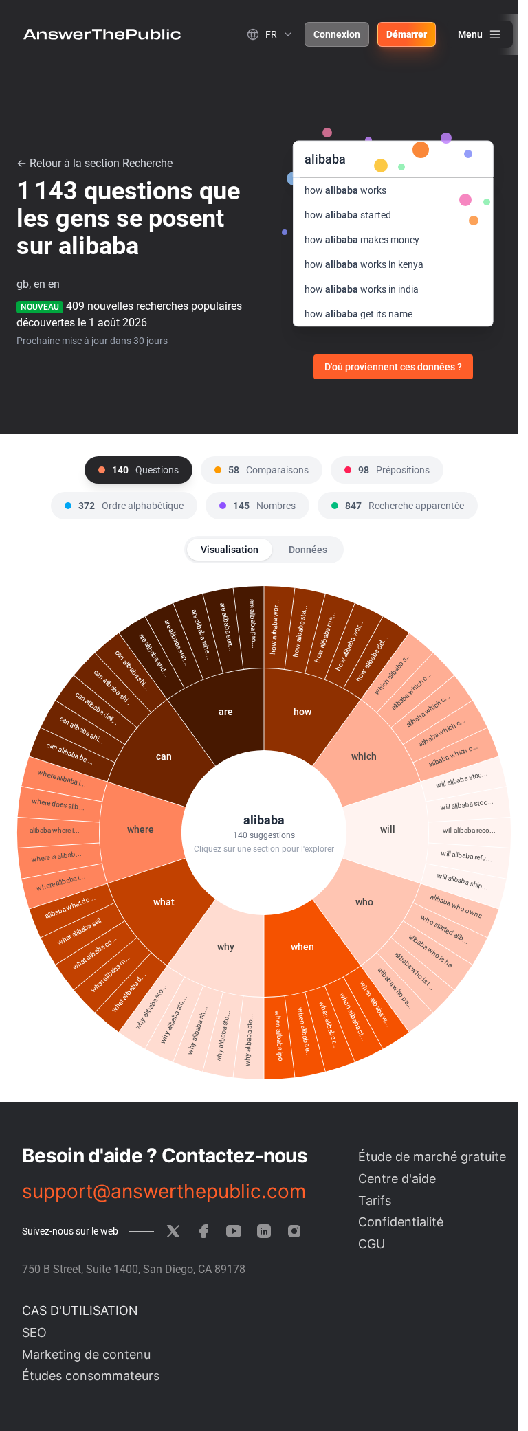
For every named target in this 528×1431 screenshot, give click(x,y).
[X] (173, 1231)
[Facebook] (203, 1231)
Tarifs (374, 1200)
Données (308, 549)
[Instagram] (294, 1231)
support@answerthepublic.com (164, 1191)
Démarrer (406, 34)
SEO (34, 1332)
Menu (470, 34)
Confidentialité (400, 1222)
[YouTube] (234, 1231)
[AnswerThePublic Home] (102, 34)
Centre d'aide (397, 1178)
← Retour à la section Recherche (94, 163)
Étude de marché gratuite (432, 1156)
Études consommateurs (91, 1375)
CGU (371, 1244)
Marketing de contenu (86, 1354)
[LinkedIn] (264, 1231)
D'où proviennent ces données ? (393, 366)
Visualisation (229, 549)
